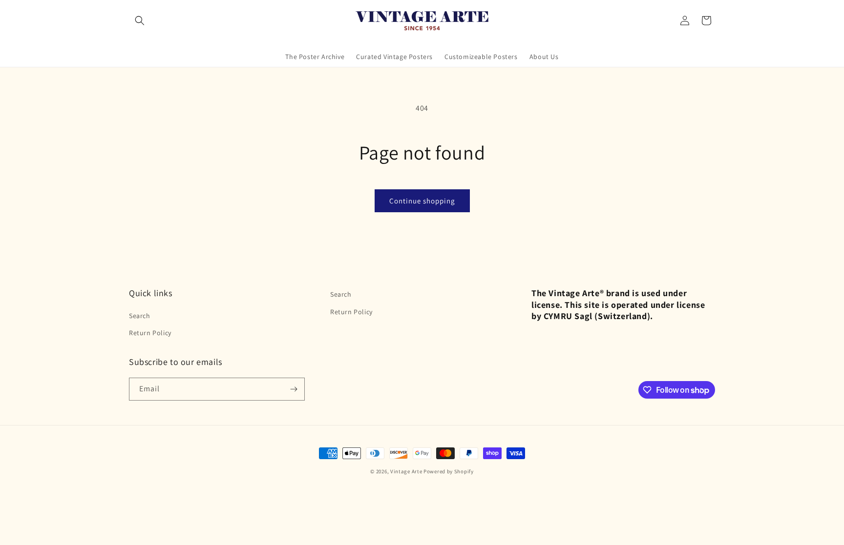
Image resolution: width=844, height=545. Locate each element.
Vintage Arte (406, 471)
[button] (139, 20)
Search (139, 315)
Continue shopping (422, 200)
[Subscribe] (293, 389)
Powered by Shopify (448, 471)
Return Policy (150, 332)
